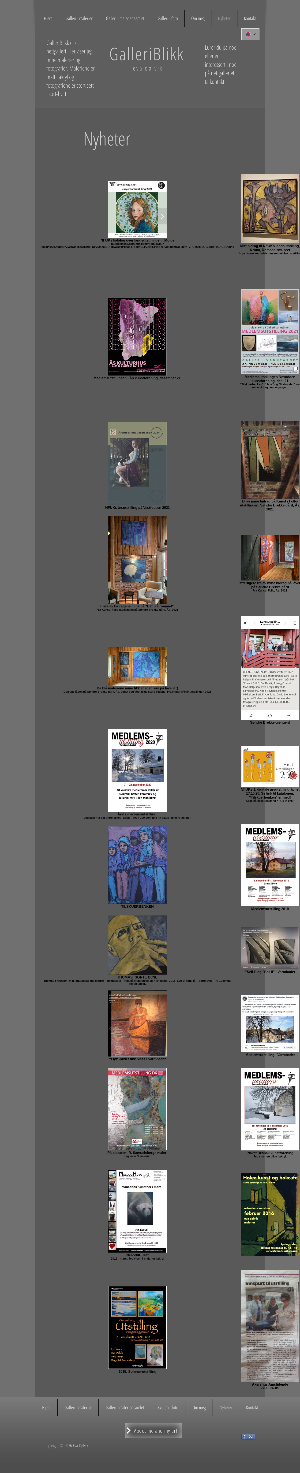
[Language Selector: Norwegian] (250, 34)
